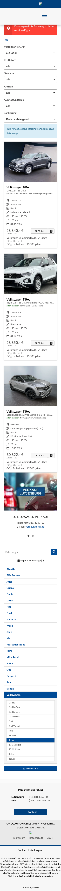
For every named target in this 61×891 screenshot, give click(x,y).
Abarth (11, 568)
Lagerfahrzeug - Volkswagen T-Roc (30, 195)
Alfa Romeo (13, 575)
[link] (51, 231)
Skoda (10, 688)
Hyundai (11, 619)
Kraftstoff (10, 59)
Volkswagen (13, 694)
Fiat (9, 606)
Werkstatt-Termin (50, 4)
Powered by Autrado (30, 887)
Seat (9, 682)
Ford (9, 613)
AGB (50, 837)
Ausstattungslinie (14, 99)
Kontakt (30, 4)
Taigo (11, 754)
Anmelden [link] (32, 768)
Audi (9, 581)
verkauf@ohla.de (35, 526)
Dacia (10, 594)
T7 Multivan (14, 749)
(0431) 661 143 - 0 (39, 800)
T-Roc (11, 740)
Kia (8, 638)
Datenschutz (36, 837)
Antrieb (8, 86)
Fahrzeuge (11, 4)
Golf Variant (14, 726)
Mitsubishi (13, 657)
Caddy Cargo (15, 707)
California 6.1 (15, 716)
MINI (10, 650)
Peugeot (11, 675)
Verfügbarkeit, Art (14, 46)
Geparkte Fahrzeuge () (32, 560)
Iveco (10, 625)
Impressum (19, 837)
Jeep (9, 631)
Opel (9, 669)
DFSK (10, 600)
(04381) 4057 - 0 (40, 4)
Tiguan (12, 759)
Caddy (12, 702)
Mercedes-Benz (16, 644)
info (6, 39)
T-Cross (12, 735)
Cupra (10, 587)
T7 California (15, 745)
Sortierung (10, 112)
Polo (11, 731)
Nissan (10, 663)
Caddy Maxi (14, 712)
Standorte (21, 4)
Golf (11, 721)
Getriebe (9, 73)
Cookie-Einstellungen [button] (30, 850)
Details (39, 231)
